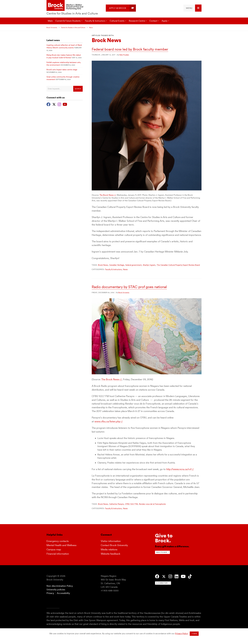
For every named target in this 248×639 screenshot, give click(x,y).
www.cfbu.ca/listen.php (107, 421)
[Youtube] (65, 104)
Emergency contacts (58, 541)
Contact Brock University (114, 545)
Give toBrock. (164, 538)
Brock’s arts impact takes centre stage (62, 69)
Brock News (103, 265)
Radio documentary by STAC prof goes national (129, 287)
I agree (194, 634)
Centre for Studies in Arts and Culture (72, 13)
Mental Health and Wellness (61, 545)
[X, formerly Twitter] (54, 104)
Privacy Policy (181, 633)
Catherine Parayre (116, 504)
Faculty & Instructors (113, 269)
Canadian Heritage (116, 265)
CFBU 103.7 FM (131, 504)
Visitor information (111, 541)
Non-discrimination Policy (60, 586)
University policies (56, 589)
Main (50, 20)
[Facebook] (49, 104)
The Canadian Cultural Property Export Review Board (178, 265)
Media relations (109, 549)
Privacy (50, 593)
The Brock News (106, 195)
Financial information (58, 553)
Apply (164, 20)
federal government (133, 265)
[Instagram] (59, 104)
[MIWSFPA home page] (65, 5)
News (91, 27)
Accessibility (63, 593)
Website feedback (110, 553)
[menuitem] (121, 8)
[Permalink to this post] (147, 189)
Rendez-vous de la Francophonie (152, 504)
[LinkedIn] (176, 576)
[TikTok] (190, 576)
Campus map (54, 549)
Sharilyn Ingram (149, 265)
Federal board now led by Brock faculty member (130, 49)
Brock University (52, 27)
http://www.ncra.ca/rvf (178, 469)
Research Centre (137, 20)
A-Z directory (162, 583)
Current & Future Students (68, 20)
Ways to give (161, 552)
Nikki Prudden (124, 55)
